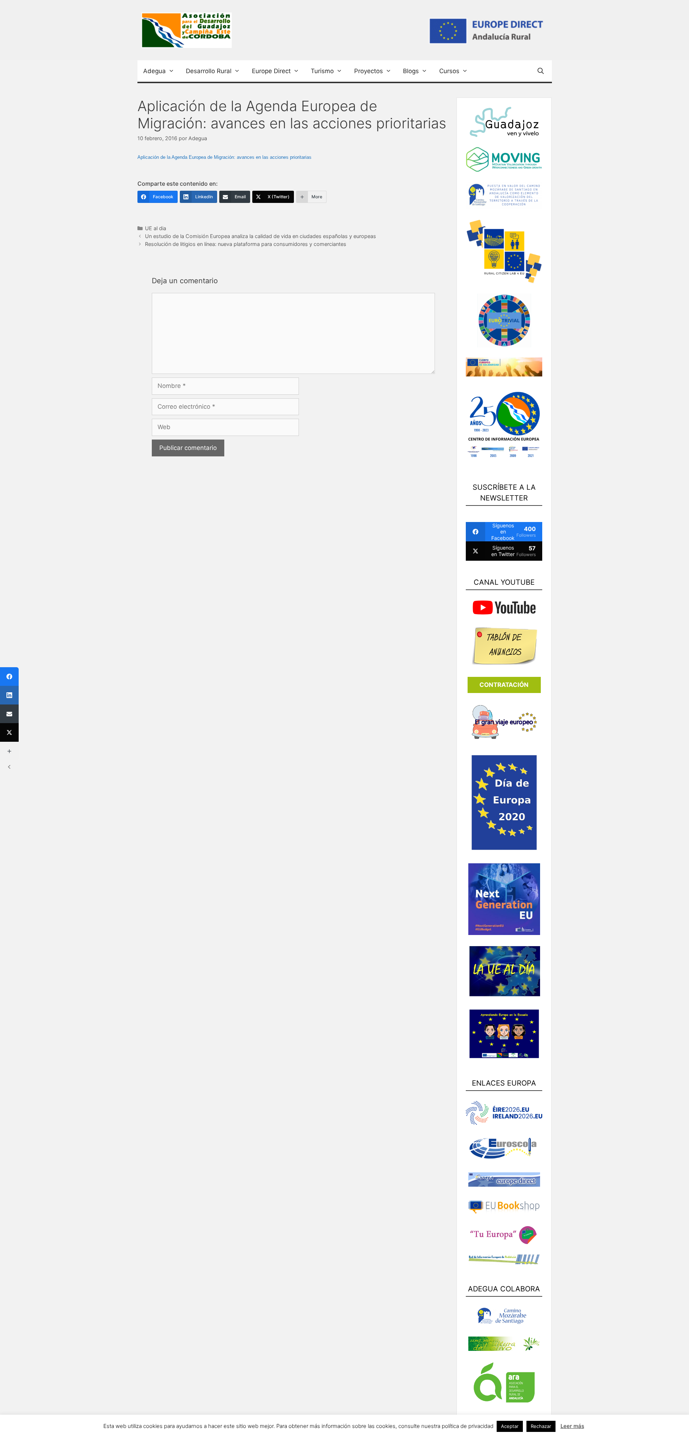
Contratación (504, 684)
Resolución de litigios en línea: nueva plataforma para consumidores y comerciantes (245, 244)
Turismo (322, 71)
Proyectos (368, 71)
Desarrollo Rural (208, 71)
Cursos (449, 71)
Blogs (411, 71)
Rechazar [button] (541, 1426)
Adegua (154, 71)
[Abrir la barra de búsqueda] (541, 71)
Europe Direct (271, 71)
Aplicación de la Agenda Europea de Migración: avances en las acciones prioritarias (224, 157)
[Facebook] (9, 676)
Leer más (572, 1426)
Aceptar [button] (510, 1426)
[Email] (9, 713)
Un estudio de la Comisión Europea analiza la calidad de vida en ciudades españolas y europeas (260, 236)
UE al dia (155, 228)
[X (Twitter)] (9, 732)
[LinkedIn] (9, 695)
